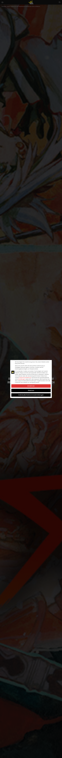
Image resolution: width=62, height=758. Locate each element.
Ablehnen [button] (31, 390)
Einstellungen (21, 379)
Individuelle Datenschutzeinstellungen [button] (31, 395)
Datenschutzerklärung (25, 377)
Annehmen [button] (31, 386)
